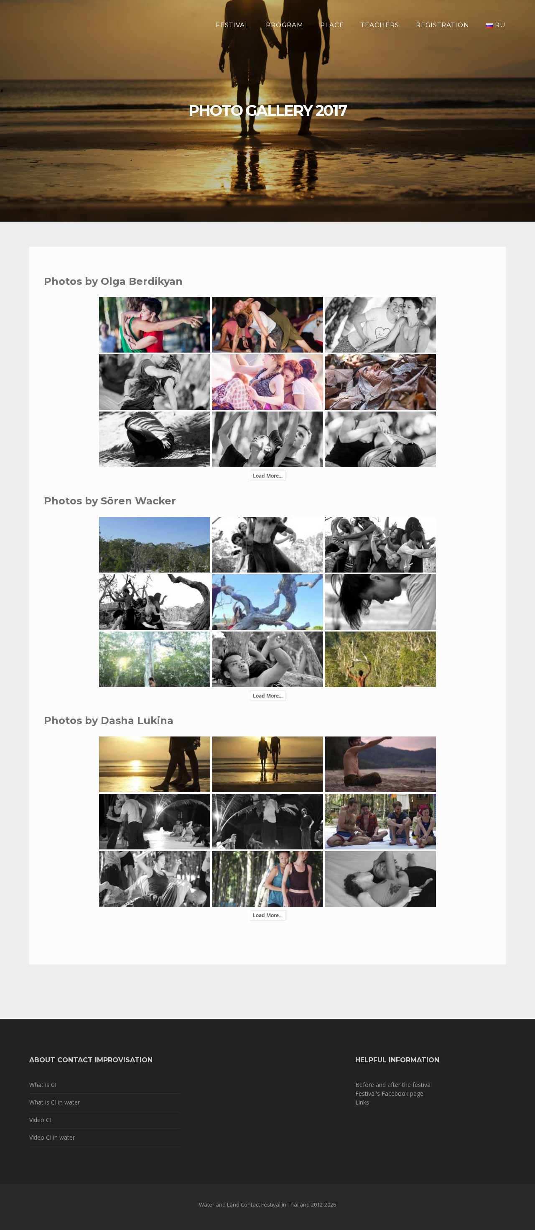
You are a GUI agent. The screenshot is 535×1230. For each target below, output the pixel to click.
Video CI (40, 1120)
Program (284, 25)
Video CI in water (52, 1137)
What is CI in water (54, 1102)
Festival (232, 25)
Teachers (380, 25)
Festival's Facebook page (389, 1093)
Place (332, 25)
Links (362, 1102)
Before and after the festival (393, 1085)
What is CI (42, 1085)
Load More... (268, 475)
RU (499, 25)
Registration (442, 25)
